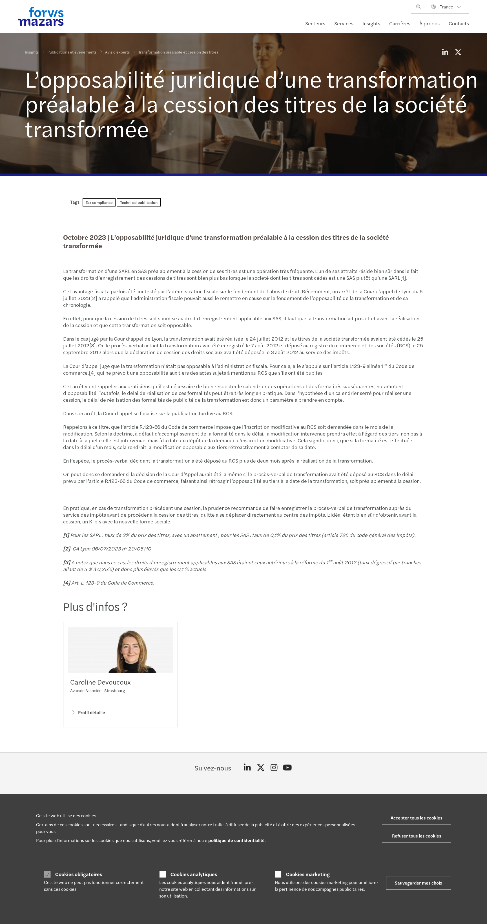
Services (343, 23)
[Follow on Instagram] (274, 768)
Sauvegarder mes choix (418, 882)
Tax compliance (99, 202)
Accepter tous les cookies (416, 817)
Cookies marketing (308, 874)
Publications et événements (71, 52)
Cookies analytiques (194, 874)
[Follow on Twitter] (261, 768)
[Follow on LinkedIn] (247, 768)
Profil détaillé (91, 712)
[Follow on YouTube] (288, 768)
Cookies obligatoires (78, 874)
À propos (429, 23)
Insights (371, 23)
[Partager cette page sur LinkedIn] (445, 52)
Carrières (399, 23)
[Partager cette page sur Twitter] (458, 52)
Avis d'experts (117, 52)
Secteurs (315, 23)
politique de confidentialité (236, 840)
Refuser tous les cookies (416, 835)
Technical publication (139, 202)
